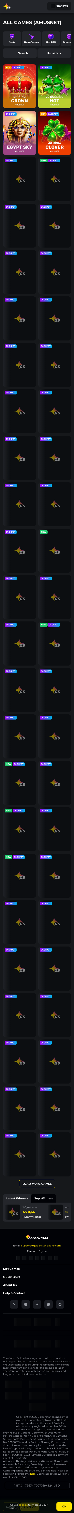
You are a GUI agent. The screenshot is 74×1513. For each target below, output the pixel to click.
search (23, 53)
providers (54, 53)
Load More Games (37, 1184)
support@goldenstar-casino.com (41, 1245)
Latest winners (17, 1198)
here (33, 1473)
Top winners (44, 1198)
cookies (23, 1504)
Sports (62, 6)
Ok (64, 1506)
